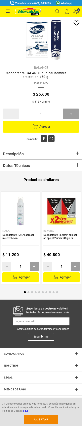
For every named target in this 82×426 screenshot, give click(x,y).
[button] (57, 11)
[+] (71, 114)
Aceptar (41, 419)
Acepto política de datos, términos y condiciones (43, 329)
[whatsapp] (51, 138)
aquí (25, 411)
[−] (11, 114)
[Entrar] (66, 12)
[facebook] (44, 138)
